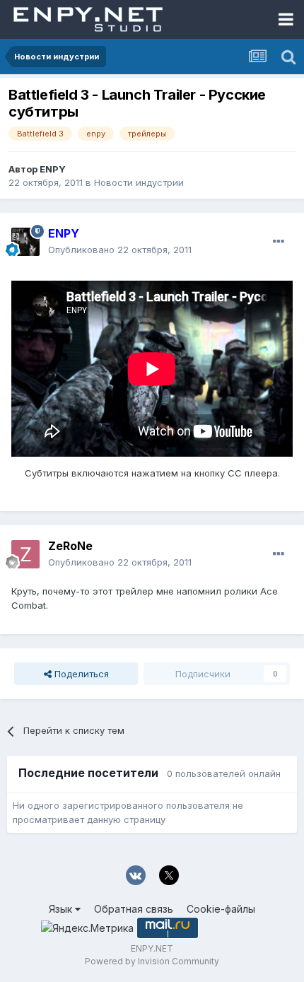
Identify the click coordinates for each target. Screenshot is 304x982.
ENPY (53, 169)
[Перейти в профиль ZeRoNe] (25, 554)
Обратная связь (133, 909)
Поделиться (80, 673)
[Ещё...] (278, 241)
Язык (62, 909)
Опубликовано (120, 249)
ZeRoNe (70, 546)
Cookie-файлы (221, 909)
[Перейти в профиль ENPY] (25, 242)
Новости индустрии (139, 182)
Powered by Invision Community (152, 961)
